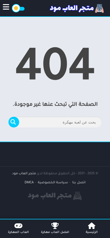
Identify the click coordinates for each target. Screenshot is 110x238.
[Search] (13, 122)
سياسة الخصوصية (53, 183)
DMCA (29, 183)
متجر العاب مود (24, 174)
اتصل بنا (78, 183)
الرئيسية (92, 232)
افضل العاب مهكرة (55, 232)
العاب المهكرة (18, 232)
